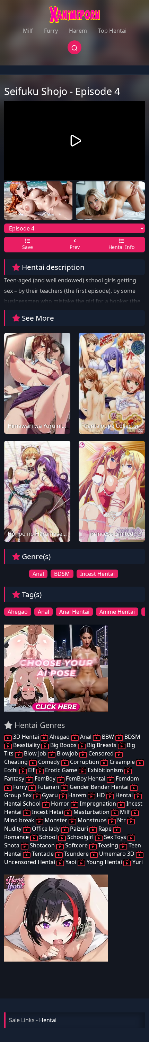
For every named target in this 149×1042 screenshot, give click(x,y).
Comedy (49, 762)
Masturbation (91, 812)
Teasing (108, 845)
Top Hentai (112, 30)
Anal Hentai (74, 612)
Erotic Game (61, 770)
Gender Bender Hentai (99, 787)
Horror (60, 803)
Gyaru (50, 795)
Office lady (45, 828)
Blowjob (67, 753)
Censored (101, 753)
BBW (107, 737)
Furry (51, 30)
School (48, 837)
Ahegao (18, 612)
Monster (56, 820)
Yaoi (71, 862)
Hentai (124, 795)
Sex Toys (115, 837)
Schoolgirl (80, 837)
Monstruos (92, 820)
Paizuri (79, 828)
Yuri (137, 862)
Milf (28, 30)
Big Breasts (102, 745)
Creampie (122, 762)
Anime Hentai (117, 612)
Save (27, 247)
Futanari (48, 787)
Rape (105, 828)
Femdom (126, 778)
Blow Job (35, 753)
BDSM (62, 574)
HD (100, 795)
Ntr (121, 820)
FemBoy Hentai (85, 778)
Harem (78, 30)
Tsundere (76, 853)
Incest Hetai (47, 812)
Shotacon (42, 845)
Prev (75, 247)
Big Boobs (63, 745)
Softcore (76, 845)
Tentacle (42, 853)
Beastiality (26, 745)
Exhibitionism (105, 770)
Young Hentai (104, 862)
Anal (38, 574)
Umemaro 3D (117, 853)
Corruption (84, 762)
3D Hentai (26, 737)
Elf (31, 770)
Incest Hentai (97, 574)
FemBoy (45, 778)
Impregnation (97, 803)
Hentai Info (121, 247)
